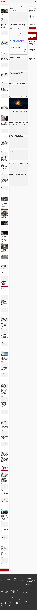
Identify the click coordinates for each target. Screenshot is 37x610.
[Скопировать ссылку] (18, 10)
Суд (22, 580)
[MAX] (17, 10)
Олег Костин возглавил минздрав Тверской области (32, 16)
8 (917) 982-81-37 (31, 37)
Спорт (14, 584)
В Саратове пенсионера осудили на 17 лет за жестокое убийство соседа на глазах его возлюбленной (32, 12)
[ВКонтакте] (13, 10)
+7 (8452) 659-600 (29, 583)
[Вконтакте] (7, 603)
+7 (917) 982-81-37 (29, 581)
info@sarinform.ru (30, 39)
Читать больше (32, 27)
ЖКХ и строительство (16, 583)
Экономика (18, 581)
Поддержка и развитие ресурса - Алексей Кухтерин (23, 603)
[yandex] (4, 605)
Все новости (5, 570)
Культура (21, 583)
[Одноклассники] (15, 10)
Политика (14, 581)
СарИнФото (17, 584)
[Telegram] (16, 10)
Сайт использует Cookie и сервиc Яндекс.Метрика (7, 597)
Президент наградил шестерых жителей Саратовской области (32, 20)
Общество (14, 580)
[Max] (32, 34)
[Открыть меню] (35, 1)
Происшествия (18, 5)
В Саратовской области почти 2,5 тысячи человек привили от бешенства (32, 24)
